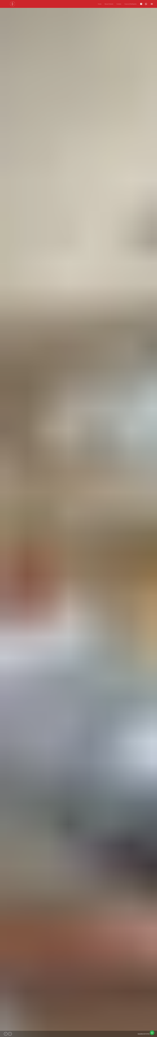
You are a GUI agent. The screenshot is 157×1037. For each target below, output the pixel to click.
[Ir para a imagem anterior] (6, 1034)
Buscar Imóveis (109, 4)
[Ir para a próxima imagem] (10, 1034)
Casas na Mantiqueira (130, 4)
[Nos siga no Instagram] (141, 4)
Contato (119, 4)
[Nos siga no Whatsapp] (146, 4)
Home (99, 4)
